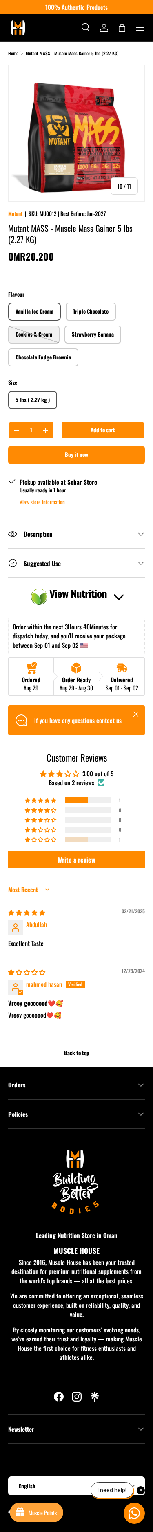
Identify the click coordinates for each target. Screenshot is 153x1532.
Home (13, 53)
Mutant (15, 213)
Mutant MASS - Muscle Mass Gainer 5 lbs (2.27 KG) (72, 53)
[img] (26, 912)
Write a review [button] (76, 860)
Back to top (76, 1053)
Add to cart (103, 430)
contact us (109, 720)
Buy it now (76, 454)
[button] (122, 28)
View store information (42, 502)
